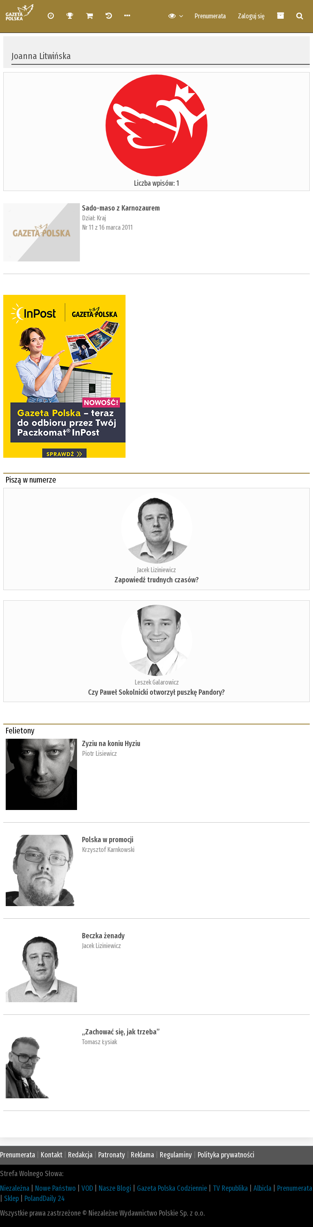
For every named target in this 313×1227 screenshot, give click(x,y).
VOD (87, 1188)
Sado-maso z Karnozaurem (121, 208)
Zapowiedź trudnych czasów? (157, 579)
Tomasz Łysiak (99, 1042)
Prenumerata (210, 16)
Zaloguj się (251, 16)
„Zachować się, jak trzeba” (121, 1031)
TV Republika (230, 1188)
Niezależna (14, 1188)
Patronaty (111, 1154)
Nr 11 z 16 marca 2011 (107, 227)
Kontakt (51, 1154)
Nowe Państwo (55, 1188)
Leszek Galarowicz (156, 682)
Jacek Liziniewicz (156, 570)
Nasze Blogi (115, 1188)
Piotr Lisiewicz (99, 753)
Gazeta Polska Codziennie (172, 1188)
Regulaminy (176, 1154)
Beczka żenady (103, 935)
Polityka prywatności (226, 1154)
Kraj (101, 218)
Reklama (142, 1154)
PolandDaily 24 (44, 1198)
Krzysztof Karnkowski (108, 850)
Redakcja (80, 1154)
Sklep (11, 1198)
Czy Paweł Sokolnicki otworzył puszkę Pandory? (156, 692)
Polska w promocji (107, 839)
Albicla (262, 1188)
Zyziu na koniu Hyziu (111, 743)
